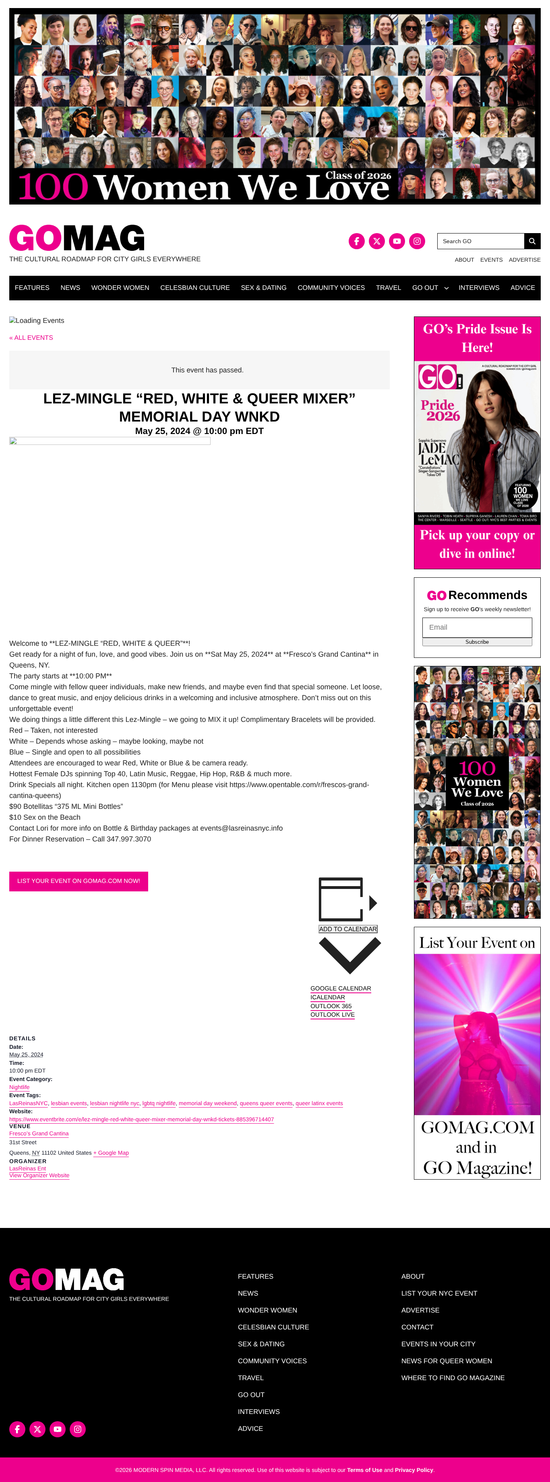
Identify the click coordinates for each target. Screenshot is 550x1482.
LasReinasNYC (28, 1103)
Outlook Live (332, 1014)
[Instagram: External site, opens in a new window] (417, 241)
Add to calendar (348, 929)
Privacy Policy (414, 1470)
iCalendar (327, 997)
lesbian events (69, 1103)
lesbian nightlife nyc (114, 1103)
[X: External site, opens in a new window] (377, 241)
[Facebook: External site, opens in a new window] (357, 241)
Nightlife (19, 1087)
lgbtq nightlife (159, 1103)
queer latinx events (319, 1103)
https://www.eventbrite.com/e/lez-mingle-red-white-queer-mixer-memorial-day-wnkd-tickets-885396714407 (141, 1119)
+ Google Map (111, 1152)
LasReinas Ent (27, 1168)
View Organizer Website (39, 1175)
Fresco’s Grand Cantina (39, 1133)
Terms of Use (365, 1470)
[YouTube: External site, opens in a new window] (397, 241)
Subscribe (477, 642)
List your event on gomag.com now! (78, 881)
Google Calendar (340, 988)
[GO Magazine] (142, 238)
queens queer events (266, 1103)
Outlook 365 (331, 1006)
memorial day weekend (208, 1103)
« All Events (31, 338)
